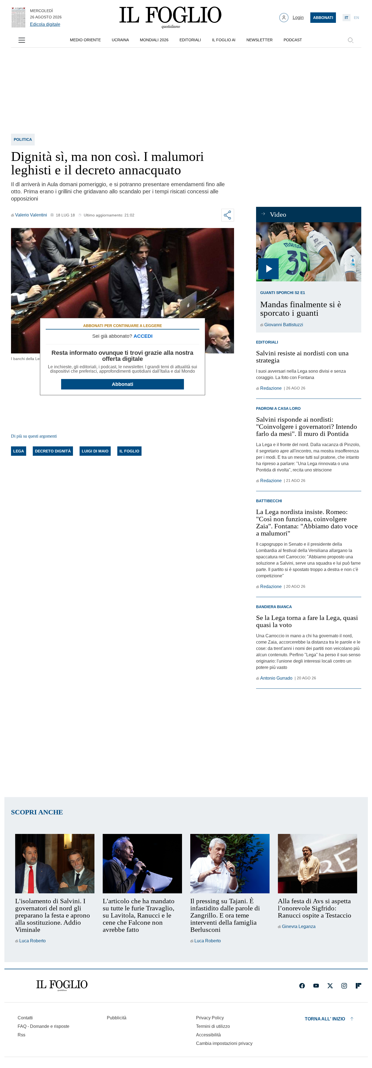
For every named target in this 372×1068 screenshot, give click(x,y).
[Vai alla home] (170, 18)
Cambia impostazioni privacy (224, 1043)
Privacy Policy (210, 1017)
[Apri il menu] (22, 40)
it (346, 17)
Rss (21, 1035)
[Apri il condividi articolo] (227, 215)
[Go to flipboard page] (358, 986)
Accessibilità (208, 1035)
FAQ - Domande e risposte (43, 1026)
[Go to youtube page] (316, 986)
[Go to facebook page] (302, 986)
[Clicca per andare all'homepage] (62, 985)
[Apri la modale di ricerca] (350, 40)
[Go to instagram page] (344, 986)
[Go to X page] (330, 986)
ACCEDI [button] (143, 336)
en (356, 17)
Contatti (25, 1017)
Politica (23, 139)
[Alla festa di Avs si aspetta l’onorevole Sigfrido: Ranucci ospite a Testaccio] (317, 863)
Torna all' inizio (325, 1019)
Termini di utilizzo (213, 1026)
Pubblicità (116, 1017)
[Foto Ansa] (308, 251)
